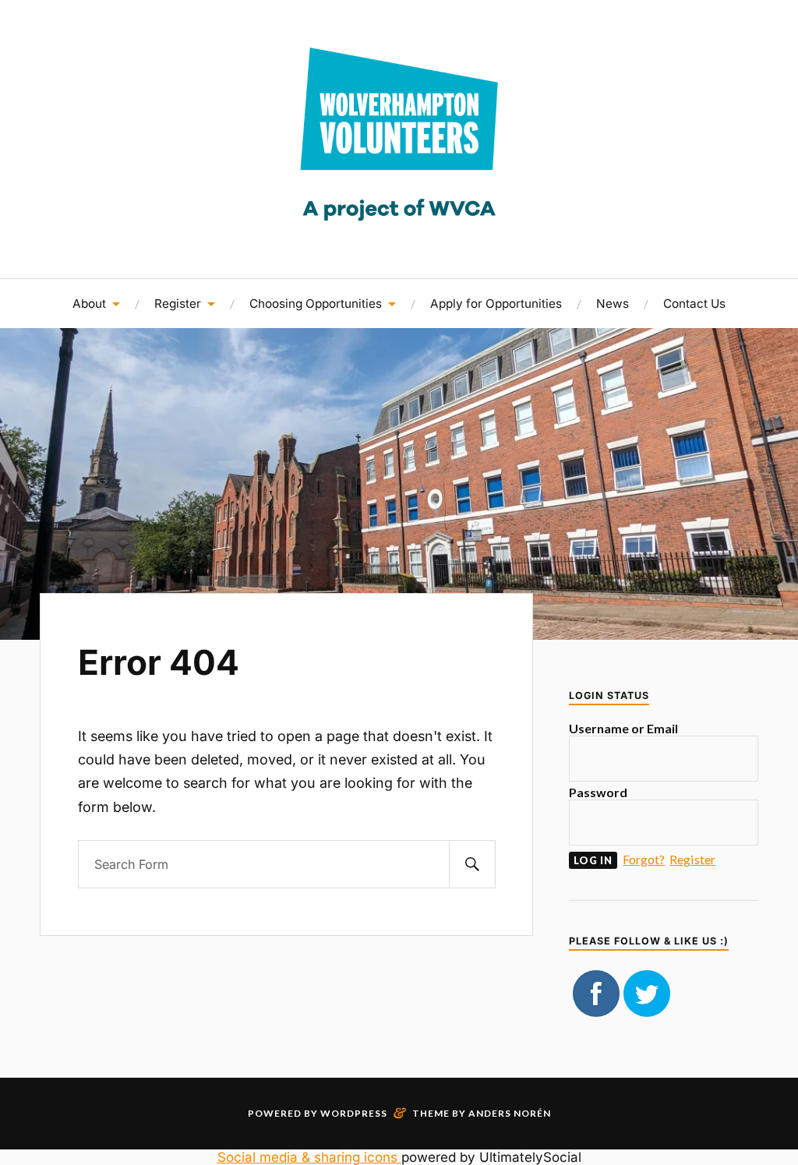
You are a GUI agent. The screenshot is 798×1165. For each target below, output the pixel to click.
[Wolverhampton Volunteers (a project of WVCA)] (399, 232)
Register (177, 303)
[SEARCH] (472, 864)
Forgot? (644, 859)
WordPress (353, 1113)
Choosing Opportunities (315, 303)
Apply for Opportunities (496, 303)
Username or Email (623, 728)
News (612, 303)
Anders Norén (509, 1113)
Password (598, 792)
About (89, 303)
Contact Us (694, 303)
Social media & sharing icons (309, 1157)
